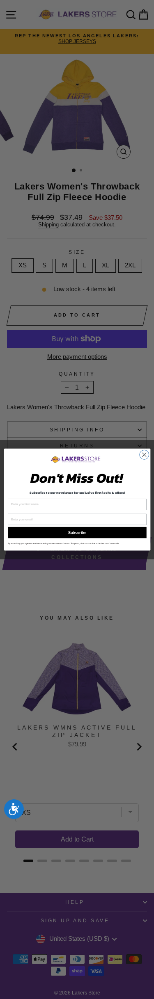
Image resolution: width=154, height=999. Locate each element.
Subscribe (77, 533)
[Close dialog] (144, 454)
